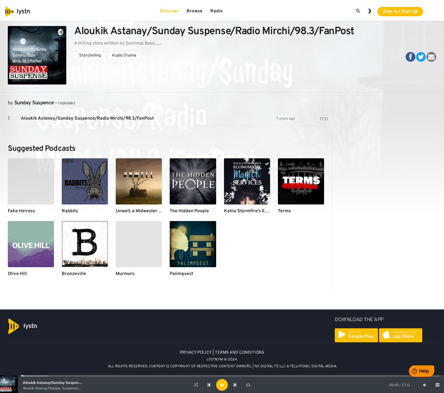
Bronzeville (74, 273)
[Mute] (424, 384)
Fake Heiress (21, 211)
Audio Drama (124, 55)
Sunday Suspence (34, 103)
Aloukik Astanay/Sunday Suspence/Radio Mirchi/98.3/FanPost (75, 383)
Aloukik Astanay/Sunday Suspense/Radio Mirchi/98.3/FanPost (71, 388)
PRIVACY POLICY (196, 353)
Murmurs (125, 273)
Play (9, 119)
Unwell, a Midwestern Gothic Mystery (154, 211)
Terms (284, 211)
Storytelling (90, 55)
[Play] (222, 385)
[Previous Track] (208, 384)
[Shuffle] (195, 384)
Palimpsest (181, 273)
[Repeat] (248, 384)
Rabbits (70, 211)
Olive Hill (17, 273)
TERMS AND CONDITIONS (239, 353)
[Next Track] (235, 384)
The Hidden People (189, 211)
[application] (222, 384)
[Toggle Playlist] (437, 384)
